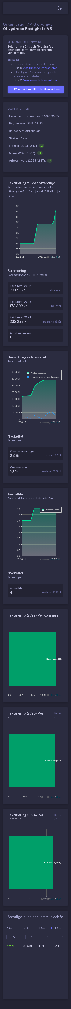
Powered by (50, 257)
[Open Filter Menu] (14, 937)
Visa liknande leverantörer (40, 68)
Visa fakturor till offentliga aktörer (37, 89)
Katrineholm (15, 946)
